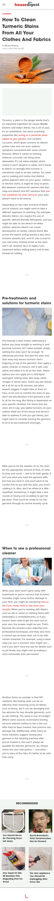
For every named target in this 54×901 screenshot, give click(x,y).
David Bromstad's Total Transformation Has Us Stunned (40, 839)
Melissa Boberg (11, 45)
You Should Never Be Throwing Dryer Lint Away (12, 838)
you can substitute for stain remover (26, 193)
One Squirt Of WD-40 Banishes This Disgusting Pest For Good (12, 877)
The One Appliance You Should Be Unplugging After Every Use (40, 877)
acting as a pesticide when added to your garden (25, 137)
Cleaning (6, 14)
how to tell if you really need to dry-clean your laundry (25, 605)
